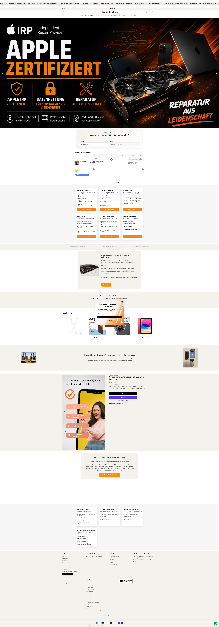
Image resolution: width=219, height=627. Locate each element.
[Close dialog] (122, 302)
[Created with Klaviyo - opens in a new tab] (109, 326)
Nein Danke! (109, 320)
